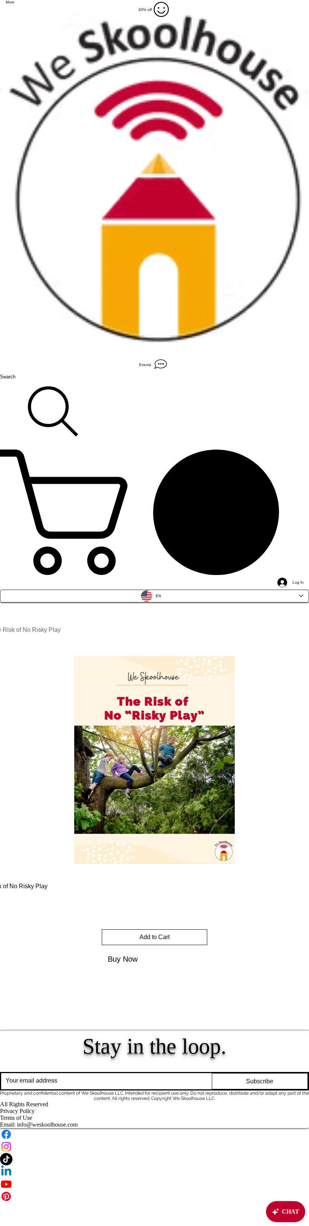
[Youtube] (154, 1184)
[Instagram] (154, 1147)
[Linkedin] (154, 1171)
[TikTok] (154, 1159)
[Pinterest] (154, 1196)
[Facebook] (154, 1134)
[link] (154, 512)
